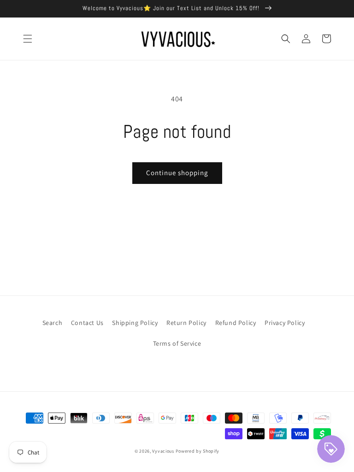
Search (52, 323)
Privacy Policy (285, 323)
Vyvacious (163, 451)
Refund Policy (235, 323)
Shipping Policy (135, 323)
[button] (28, 39)
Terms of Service (177, 343)
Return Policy (186, 323)
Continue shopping (177, 172)
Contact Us (87, 323)
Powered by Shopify (198, 451)
